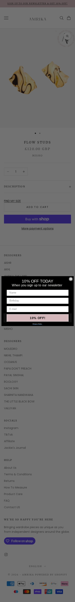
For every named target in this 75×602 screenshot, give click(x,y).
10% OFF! (37, 317)
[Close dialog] (70, 279)
